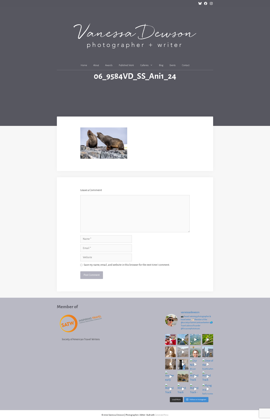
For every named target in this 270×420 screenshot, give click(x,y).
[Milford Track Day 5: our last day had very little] (195, 376)
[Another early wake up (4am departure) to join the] (170, 376)
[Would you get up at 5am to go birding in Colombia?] (207, 339)
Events (173, 65)
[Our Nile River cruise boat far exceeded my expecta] (195, 364)
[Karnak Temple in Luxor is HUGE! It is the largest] (170, 364)
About (96, 65)
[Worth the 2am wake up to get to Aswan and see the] (183, 376)
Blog (161, 65)
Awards (108, 65)
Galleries (144, 65)
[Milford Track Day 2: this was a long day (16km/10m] (183, 389)
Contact (185, 65)
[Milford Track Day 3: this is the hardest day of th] (170, 389)
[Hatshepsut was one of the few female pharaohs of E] (170, 351)
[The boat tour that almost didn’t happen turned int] (183, 339)
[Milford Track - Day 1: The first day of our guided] (195, 389)
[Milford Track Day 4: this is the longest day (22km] (207, 376)
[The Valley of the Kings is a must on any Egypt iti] (183, 351)
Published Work (126, 65)
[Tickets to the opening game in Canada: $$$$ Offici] (170, 339)
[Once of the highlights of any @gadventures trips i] (207, 364)
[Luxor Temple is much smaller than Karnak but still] (207, 351)
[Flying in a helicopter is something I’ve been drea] (207, 389)
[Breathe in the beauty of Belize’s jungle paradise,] (195, 339)
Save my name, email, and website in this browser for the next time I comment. (127, 264)
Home (84, 65)
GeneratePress (161, 415)
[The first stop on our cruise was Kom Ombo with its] (183, 364)
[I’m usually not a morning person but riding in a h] (195, 351)
